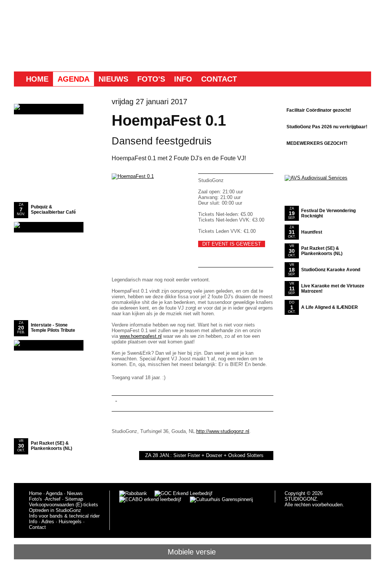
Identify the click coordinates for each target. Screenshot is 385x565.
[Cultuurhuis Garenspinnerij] (217, 499)
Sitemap (74, 499)
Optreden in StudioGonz (55, 510)
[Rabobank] (133, 493)
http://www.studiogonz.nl (222, 431)
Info (183, 79)
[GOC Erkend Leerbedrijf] (184, 493)
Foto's (151, 79)
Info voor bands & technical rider (64, 516)
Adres (47, 521)
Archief (53, 499)
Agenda (73, 79)
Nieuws (113, 79)
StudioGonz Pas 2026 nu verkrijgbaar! (326, 126)
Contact (219, 79)
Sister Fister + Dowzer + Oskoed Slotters (218, 455)
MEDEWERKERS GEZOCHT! (316, 143)
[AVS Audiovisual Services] (316, 178)
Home (37, 79)
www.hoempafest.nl (141, 336)
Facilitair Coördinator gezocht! (318, 110)
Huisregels (70, 521)
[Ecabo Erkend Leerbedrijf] (150, 499)
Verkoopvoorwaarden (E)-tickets (63, 504)
